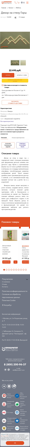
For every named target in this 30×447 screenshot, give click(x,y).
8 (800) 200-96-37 (16, 2)
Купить (8, 75)
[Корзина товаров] (18, 2)
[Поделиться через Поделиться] (15, 17)
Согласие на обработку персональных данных (11, 295)
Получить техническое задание (8, 145)
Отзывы (4, 284)
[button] (4, 270)
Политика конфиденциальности (14, 291)
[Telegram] (22, 3)
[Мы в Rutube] (14, 386)
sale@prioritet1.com (18, 370)
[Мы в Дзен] (9, 386)
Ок (15, 443)
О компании (6, 282)
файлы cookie (4, 435)
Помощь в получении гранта (22, 145)
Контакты (5, 287)
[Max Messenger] (24, 3)
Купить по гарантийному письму (15, 80)
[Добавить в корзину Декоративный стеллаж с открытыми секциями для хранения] (15, 262)
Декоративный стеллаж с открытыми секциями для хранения (6, 250)
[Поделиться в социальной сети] (15, 17)
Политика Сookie (8, 300)
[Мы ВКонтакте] (4, 386)
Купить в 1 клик (22, 75)
